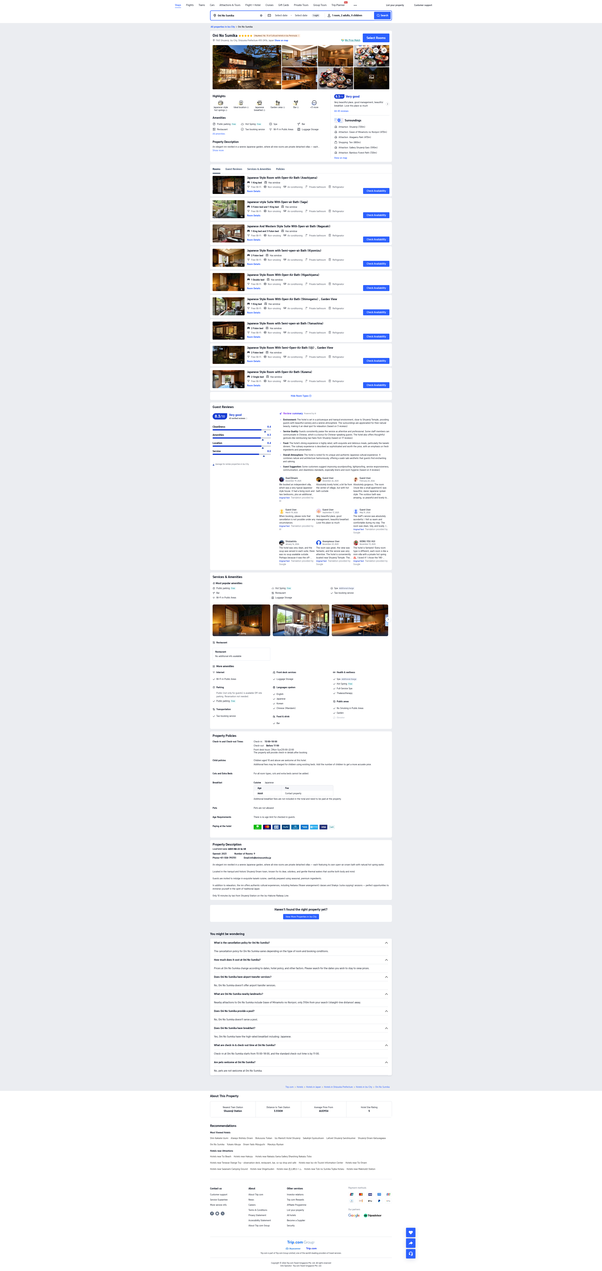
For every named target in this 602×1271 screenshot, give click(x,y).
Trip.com (289, 1087)
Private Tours (301, 5)
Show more (218, 150)
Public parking (223, 588)
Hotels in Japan (313, 1087)
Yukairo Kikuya (234, 1144)
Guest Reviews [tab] (233, 169)
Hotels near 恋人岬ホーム (289, 1169)
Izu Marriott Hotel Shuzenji (287, 1138)
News (251, 1199)
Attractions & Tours (229, 5)
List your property (295, 1210)
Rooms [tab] (216, 169)
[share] (410, 1243)
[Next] (388, 619)
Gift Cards (283, 5)
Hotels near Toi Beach (220, 1156)
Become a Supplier (296, 1220)
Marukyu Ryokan (275, 1144)
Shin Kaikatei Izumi (219, 1138)
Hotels (300, 1087)
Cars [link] (212, 5)
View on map (340, 158)
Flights (190, 5)
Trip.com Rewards (295, 1199)
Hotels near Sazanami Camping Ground (229, 1169)
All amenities (219, 134)
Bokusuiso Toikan (263, 1138)
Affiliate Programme (296, 1205)
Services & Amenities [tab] (259, 169)
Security (291, 1225)
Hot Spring (280, 588)
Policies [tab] (280, 169)
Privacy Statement (257, 1215)
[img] (247, 67)
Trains (202, 5)
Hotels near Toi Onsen (356, 1163)
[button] (355, 5)
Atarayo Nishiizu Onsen (242, 1138)
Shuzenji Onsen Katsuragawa (372, 1138)
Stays (178, 5)
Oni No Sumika (225, 35)
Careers (252, 1205)
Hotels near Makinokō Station (361, 1169)
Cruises (269, 5)
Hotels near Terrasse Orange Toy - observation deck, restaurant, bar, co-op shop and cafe (253, 1163)
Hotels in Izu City (364, 1087)
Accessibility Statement (259, 1220)
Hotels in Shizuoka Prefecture (338, 1087)
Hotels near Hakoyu (243, 1156)
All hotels (291, 1215)
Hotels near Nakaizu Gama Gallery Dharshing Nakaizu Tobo (283, 1156)
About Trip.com (255, 1194)
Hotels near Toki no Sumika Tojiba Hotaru (324, 1169)
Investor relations (295, 1194)
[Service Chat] (410, 1253)
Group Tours (320, 5)
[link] (395, 5)
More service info (218, 1205)
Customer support (218, 1194)
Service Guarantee (219, 1199)
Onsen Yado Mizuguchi (254, 1144)
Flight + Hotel (253, 5)
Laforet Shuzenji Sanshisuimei (340, 1138)
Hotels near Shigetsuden (262, 1169)
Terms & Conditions (257, 1210)
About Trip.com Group (259, 1225)
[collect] (410, 1232)
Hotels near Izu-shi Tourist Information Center (321, 1163)
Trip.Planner (338, 5)
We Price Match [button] (352, 40)
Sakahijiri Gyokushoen (313, 1138)
